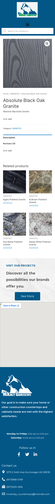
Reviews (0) (9, 143)
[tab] (27, 138)
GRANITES (15, 94)
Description (9, 137)
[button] (27, 24)
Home (5, 94)
